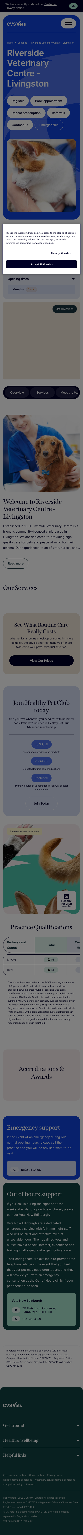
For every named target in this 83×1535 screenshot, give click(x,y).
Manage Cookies (60, 253)
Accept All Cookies (41, 264)
